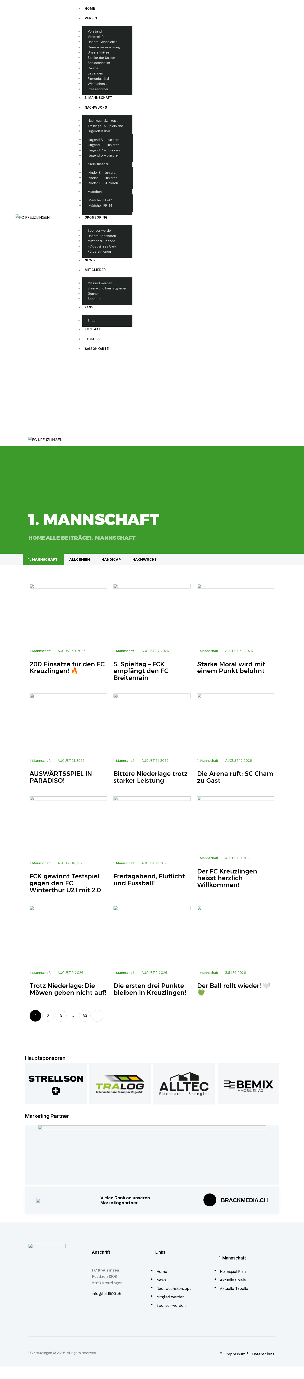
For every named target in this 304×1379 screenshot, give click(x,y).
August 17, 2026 (238, 761)
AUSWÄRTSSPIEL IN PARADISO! (61, 777)
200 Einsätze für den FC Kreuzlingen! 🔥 (67, 668)
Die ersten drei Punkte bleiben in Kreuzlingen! (149, 989)
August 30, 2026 (71, 651)
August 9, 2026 (70, 973)
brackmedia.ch (244, 1200)
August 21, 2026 (71, 761)
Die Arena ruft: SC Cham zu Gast (235, 777)
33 (87, 1014)
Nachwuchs (144, 559)
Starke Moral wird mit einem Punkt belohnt (231, 668)
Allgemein (79, 559)
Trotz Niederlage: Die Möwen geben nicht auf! (68, 989)
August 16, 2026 (71, 863)
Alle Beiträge (68, 538)
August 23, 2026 (239, 651)
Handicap (111, 559)
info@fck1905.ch (106, 1293)
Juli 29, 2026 (235, 973)
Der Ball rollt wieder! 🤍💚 (233, 989)
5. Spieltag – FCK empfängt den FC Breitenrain (140, 671)
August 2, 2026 (154, 973)
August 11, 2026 (238, 858)
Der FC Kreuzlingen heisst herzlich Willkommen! (227, 878)
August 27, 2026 (155, 651)
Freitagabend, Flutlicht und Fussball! (149, 880)
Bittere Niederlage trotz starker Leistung (150, 777)
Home (37, 538)
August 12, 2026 (155, 863)
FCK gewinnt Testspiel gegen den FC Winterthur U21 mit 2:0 (65, 883)
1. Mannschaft (43, 559)
